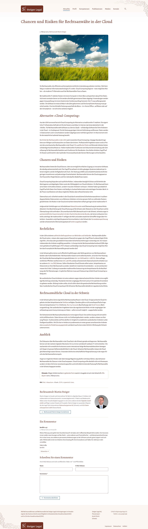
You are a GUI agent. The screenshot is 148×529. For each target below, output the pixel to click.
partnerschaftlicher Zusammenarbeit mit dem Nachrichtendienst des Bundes (65, 214)
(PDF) (62, 246)
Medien (107, 9)
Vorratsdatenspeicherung (99, 219)
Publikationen (97, 9)
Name (41, 466)
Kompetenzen (84, 9)
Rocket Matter (84, 145)
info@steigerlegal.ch (121, 511)
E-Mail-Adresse (80, 466)
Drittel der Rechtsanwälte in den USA (54, 140)
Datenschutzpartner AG (66, 405)
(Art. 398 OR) (67, 261)
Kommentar (44, 474)
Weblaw (65, 302)
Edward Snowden (76, 206)
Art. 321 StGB (79, 258)
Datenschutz (117, 526)
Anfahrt (125, 526)
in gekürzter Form (69, 373)
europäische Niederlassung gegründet (55, 325)
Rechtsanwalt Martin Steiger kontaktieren (56, 412)
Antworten (44, 451)
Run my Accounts (72, 305)
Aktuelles (66, 9)
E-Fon (57, 305)
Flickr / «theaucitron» (47, 382)
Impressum (108, 526)
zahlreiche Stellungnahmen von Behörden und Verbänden (72, 235)
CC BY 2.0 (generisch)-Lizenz (66, 382)
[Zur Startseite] (32, 8)
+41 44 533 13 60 (122, 514)
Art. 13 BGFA (91, 258)
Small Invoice (96, 305)
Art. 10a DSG (52, 263)
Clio (75, 145)
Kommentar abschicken (51, 498)
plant (69, 315)
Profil (74, 9)
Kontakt (116, 9)
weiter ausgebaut (76, 222)
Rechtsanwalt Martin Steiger (57, 32)
